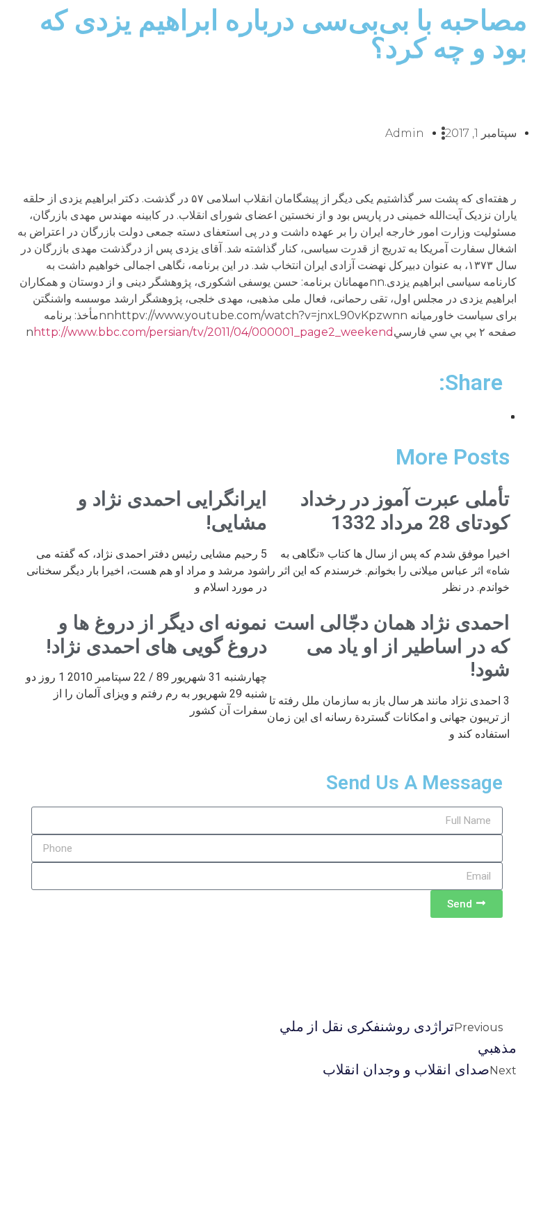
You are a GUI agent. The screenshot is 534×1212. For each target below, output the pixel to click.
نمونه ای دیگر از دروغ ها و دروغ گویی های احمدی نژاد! (156, 634)
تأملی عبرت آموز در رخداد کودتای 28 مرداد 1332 (405, 510)
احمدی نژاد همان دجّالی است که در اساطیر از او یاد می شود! (392, 646)
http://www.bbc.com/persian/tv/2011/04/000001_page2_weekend (213, 332)
